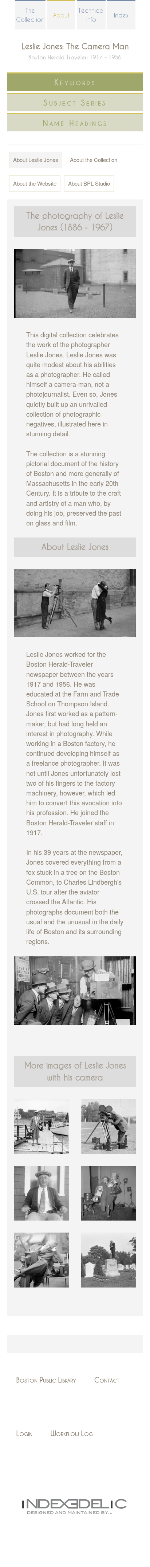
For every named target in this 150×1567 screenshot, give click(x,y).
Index (121, 15)
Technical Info (91, 15)
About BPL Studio (89, 183)
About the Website (34, 183)
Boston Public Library (46, 1380)
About (61, 15)
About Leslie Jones (35, 159)
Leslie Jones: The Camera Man (75, 46)
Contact (106, 1380)
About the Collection (93, 159)
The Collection (30, 15)
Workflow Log (72, 1433)
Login (24, 1433)
